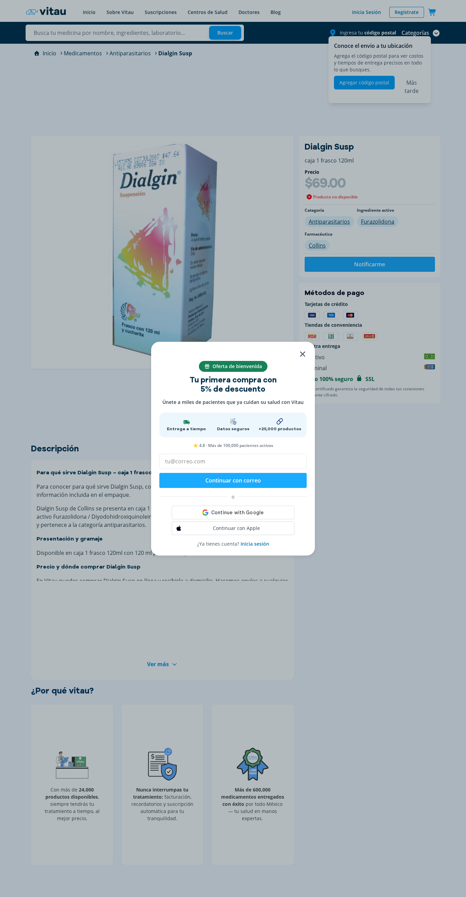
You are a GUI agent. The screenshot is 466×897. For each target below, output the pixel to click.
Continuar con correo (233, 480)
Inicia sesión (255, 544)
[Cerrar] (302, 354)
